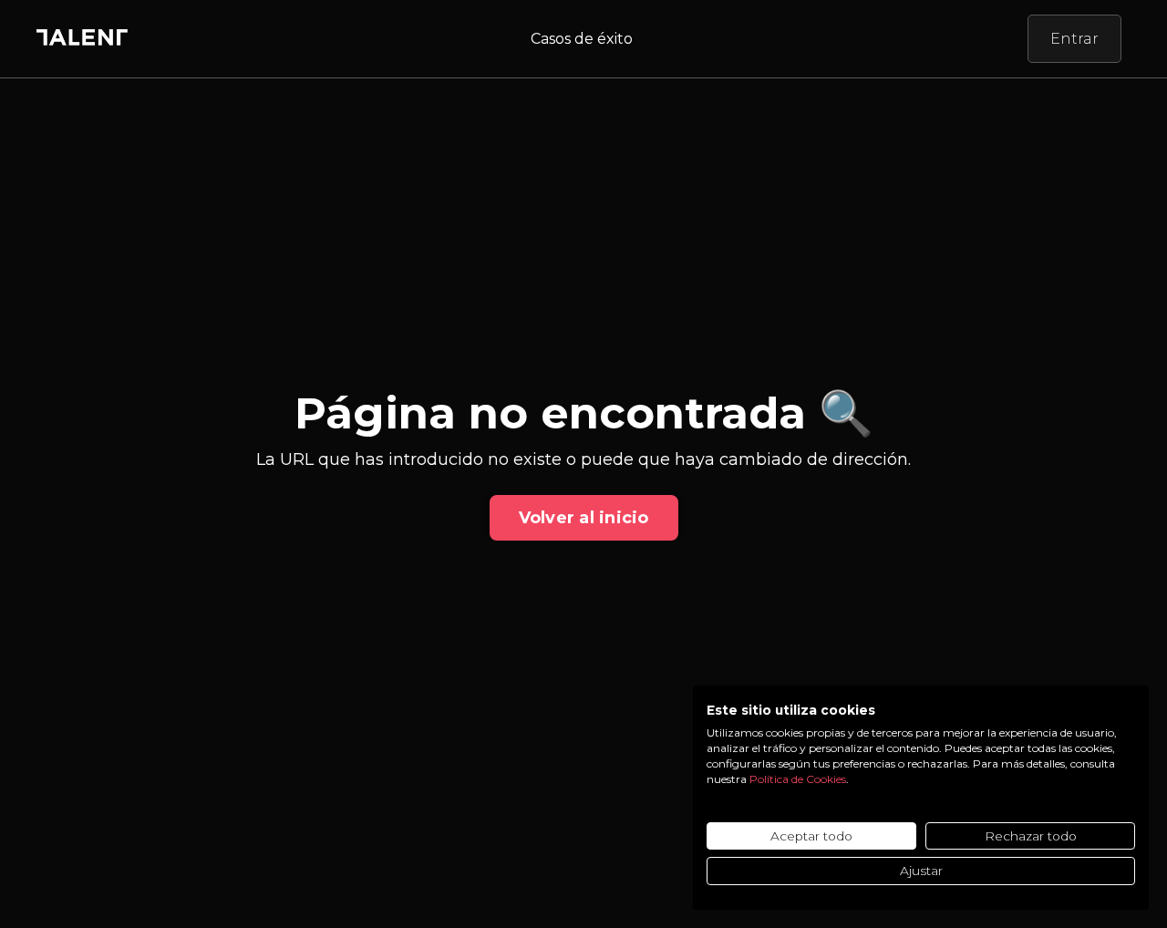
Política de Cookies (797, 779)
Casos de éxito (582, 38)
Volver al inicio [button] (584, 518)
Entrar (1074, 38)
